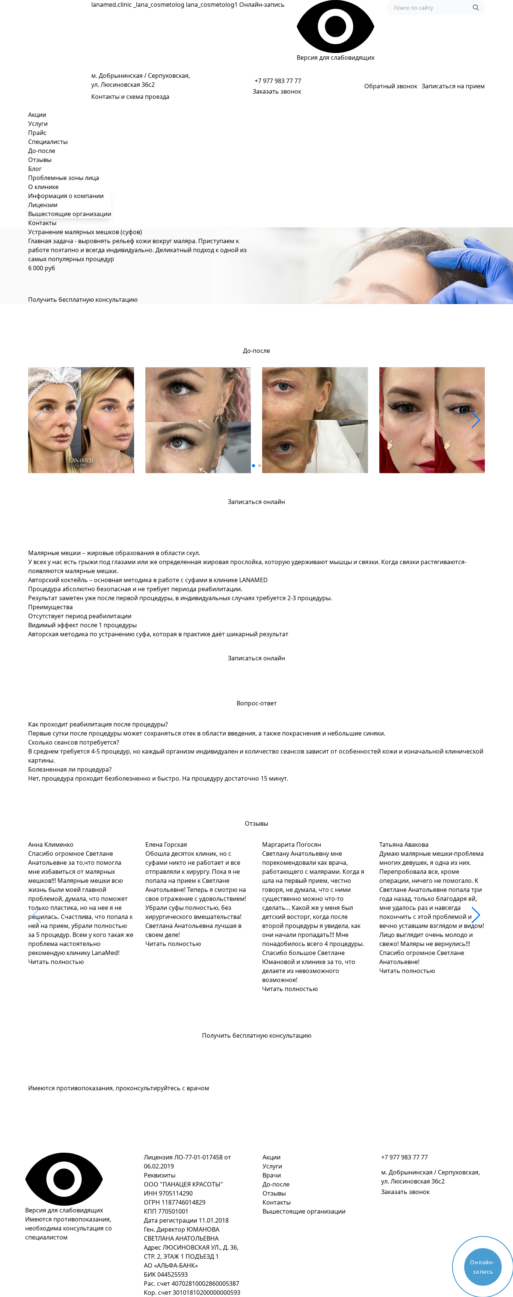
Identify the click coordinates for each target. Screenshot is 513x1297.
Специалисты (48, 142)
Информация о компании (66, 196)
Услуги (38, 124)
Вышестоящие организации (69, 214)
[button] (253, 465)
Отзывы (39, 160)
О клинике (43, 187)
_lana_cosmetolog (158, 4)
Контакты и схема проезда (130, 96)
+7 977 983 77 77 (278, 81)
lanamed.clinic (111, 4)
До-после (41, 151)
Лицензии (42, 205)
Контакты (42, 223)
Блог (35, 169)
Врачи (272, 1175)
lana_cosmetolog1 (212, 4)
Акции (37, 114)
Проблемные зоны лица (63, 178)
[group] (81, 420)
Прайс (37, 133)
